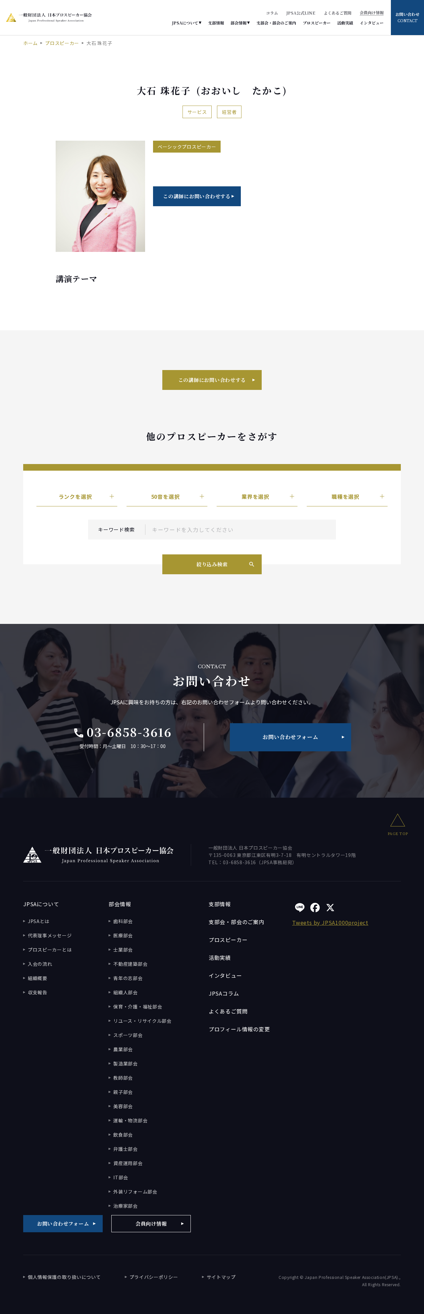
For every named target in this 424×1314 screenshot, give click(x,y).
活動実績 (345, 23)
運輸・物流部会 (130, 1120)
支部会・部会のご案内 (276, 23)
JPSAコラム (224, 993)
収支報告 (37, 992)
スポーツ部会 (127, 1035)
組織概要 (37, 978)
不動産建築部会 (130, 964)
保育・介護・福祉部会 (137, 1006)
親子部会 (123, 1092)
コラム (272, 13)
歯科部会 (123, 921)
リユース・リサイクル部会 (142, 1020)
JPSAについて (185, 23)
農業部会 (123, 1049)
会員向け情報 (372, 13)
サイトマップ (221, 1277)
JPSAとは (38, 921)
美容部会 (123, 1106)
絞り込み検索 (212, 564)
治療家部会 (125, 1205)
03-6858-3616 (122, 732)
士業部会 (123, 949)
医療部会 (123, 935)
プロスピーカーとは (50, 949)
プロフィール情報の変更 (239, 1029)
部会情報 (238, 23)
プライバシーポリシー (154, 1277)
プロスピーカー (317, 23)
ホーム (30, 43)
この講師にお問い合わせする (197, 196)
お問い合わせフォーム (290, 737)
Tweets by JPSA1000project (330, 922)
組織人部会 (125, 992)
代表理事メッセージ (50, 935)
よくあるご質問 (337, 13)
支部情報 (216, 23)
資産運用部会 (127, 1163)
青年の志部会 (127, 978)
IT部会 (120, 1177)
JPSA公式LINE (300, 13)
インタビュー (372, 23)
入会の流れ (40, 964)
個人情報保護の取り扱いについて (64, 1277)
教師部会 (123, 1077)
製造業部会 (125, 1063)
